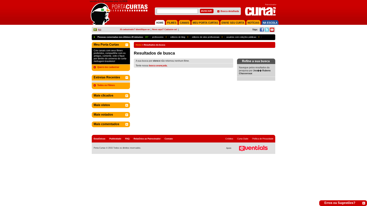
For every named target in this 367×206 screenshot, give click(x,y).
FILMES (171, 22)
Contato (169, 139)
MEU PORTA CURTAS (205, 22)
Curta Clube (242, 139)
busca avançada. (158, 65)
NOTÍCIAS (253, 22)
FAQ (127, 139)
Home (139, 45)
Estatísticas (99, 139)
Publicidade (115, 139)
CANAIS (184, 22)
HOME (160, 22)
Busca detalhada (230, 11)
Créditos (229, 139)
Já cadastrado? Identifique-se (135, 29)
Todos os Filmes (106, 85)
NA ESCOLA (270, 22)
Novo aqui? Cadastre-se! (164, 29)
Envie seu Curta (233, 22)
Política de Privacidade (262, 139)
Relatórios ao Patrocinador (147, 139)
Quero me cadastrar (108, 67)
